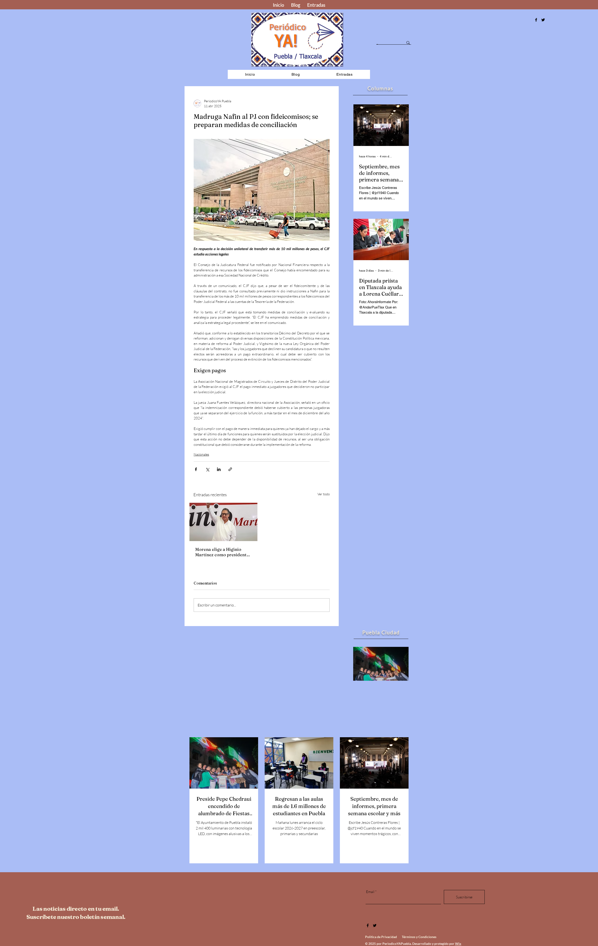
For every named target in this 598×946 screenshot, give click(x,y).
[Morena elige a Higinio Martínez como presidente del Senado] (223, 522)
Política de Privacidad (381, 937)
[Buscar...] (408, 42)
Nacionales (201, 454)
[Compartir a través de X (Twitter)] (207, 469)
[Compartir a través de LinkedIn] (219, 469)
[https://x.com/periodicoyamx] (543, 20)
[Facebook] (536, 20)
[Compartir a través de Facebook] (196, 469)
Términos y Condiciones (419, 937)
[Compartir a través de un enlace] (230, 469)
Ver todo (323, 494)
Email (370, 891)
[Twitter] (374, 925)
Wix (458, 944)
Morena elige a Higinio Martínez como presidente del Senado (222, 552)
